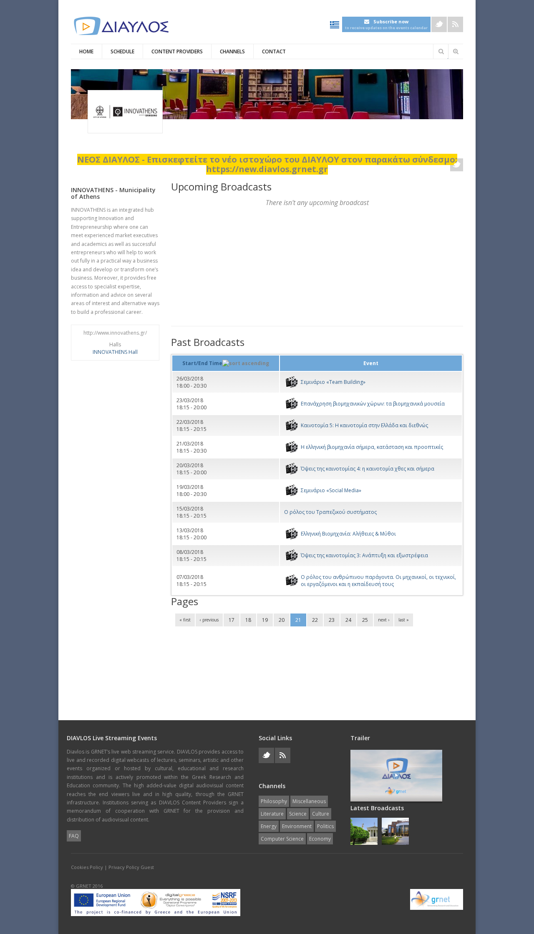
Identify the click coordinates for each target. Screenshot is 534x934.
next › (383, 620)
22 (315, 620)
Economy (320, 838)
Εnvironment (297, 826)
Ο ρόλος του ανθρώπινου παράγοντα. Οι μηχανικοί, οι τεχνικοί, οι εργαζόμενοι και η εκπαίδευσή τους (378, 580)
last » (403, 620)
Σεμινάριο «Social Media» (331, 490)
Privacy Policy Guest (131, 867)
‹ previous (209, 620)
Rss (455, 24)
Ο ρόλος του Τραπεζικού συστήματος (330, 512)
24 (348, 620)
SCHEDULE (122, 51)
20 (282, 620)
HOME (86, 51)
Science (298, 813)
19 (265, 620)
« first (185, 620)
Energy (269, 826)
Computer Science (282, 838)
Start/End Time (202, 363)
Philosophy (274, 801)
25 (365, 620)
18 (248, 620)
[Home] (121, 26)
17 (231, 620)
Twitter (439, 24)
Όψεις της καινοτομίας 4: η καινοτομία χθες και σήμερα (367, 468)
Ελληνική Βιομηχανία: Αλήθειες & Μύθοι (348, 533)
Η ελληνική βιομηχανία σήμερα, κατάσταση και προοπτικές (372, 447)
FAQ (74, 835)
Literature (272, 813)
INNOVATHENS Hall (115, 352)
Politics (325, 826)
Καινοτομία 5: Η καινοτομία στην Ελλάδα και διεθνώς (364, 425)
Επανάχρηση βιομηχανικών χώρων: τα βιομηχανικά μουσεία (373, 403)
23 (332, 620)
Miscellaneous (309, 801)
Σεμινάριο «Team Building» (333, 382)
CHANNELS (232, 51)
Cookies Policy (87, 867)
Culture (320, 813)
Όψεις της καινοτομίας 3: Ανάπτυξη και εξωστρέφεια (364, 555)
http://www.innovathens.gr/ (115, 332)
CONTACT (274, 51)
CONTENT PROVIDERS (177, 51)
